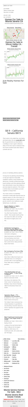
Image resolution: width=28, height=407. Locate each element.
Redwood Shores (8, 366)
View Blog (18, 28)
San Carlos (6, 370)
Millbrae (14, 347)
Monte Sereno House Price (14, 49)
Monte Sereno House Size (14, 64)
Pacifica (14, 357)
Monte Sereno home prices (11, 299)
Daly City (6, 353)
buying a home (8, 254)
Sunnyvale (6, 382)
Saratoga (6, 378)
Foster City (6, 357)
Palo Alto (14, 359)
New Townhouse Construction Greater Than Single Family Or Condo (13, 318)
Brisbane (6, 345)
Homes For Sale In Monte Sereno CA (14, 20)
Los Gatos (15, 343)
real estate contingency (10, 234)
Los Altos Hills (15, 341)
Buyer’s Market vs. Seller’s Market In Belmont (11, 206)
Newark (14, 355)
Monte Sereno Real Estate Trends (11, 118)
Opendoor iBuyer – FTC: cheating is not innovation (12, 295)
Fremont (6, 359)
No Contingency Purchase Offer (13, 251)
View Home (10, 28)
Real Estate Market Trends (11, 210)
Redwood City (15, 363)
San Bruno (6, 368)
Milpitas (14, 349)
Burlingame (7, 347)
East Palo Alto (7, 355)
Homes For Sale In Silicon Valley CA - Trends (14, 44)
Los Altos (6, 363)
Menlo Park (15, 345)
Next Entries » (21, 339)
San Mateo (6, 374)
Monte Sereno (16, 351)
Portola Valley (15, 361)
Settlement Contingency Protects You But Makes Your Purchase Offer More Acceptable (13, 229)
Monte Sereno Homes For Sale (14, 40)
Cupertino (6, 351)
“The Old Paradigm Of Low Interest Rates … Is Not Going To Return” (13, 273)
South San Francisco (9, 380)
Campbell (6, 349)
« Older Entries (6, 339)
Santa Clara (7, 376)
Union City (6, 384)
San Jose (6, 372)
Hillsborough (7, 361)
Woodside (6, 386)
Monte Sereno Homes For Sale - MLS (14, 390)
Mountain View (16, 353)
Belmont (6, 343)
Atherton (6, 341)
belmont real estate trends (11, 277)
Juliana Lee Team (10, 209)
